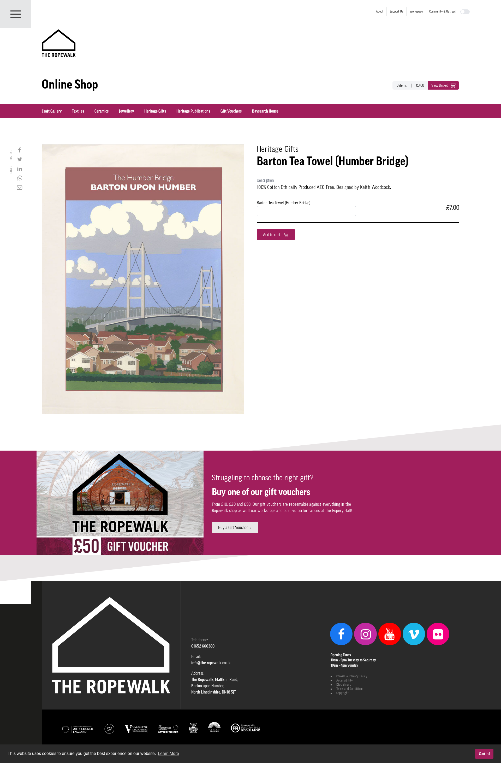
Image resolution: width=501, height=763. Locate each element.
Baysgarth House (265, 111)
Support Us (396, 11)
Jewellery (126, 111)
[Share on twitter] (19, 159)
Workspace (416, 11)
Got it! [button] (484, 754)
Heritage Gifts (155, 111)
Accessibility (344, 680)
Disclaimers (343, 684)
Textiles (78, 111)
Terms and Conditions (349, 689)
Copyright (342, 693)
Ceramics (101, 111)
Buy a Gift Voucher (233, 527)
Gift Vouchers (231, 111)
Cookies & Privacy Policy (351, 676)
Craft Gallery (52, 111)
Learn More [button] (168, 753)
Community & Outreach (443, 11)
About (379, 11)
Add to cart (272, 234)
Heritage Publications (193, 111)
